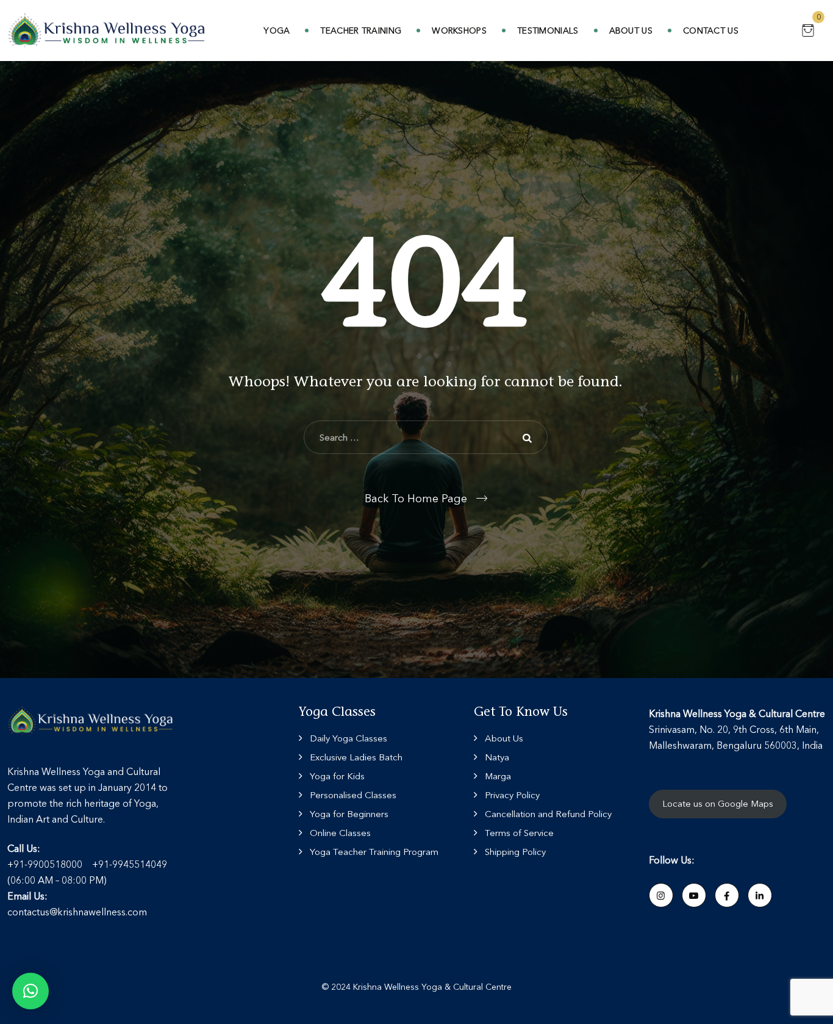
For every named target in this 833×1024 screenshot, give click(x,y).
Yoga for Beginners (349, 814)
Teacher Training (360, 30)
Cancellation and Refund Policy (548, 814)
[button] (30, 991)
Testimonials (548, 30)
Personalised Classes (353, 795)
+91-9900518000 (44, 864)
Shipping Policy (515, 851)
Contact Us (710, 30)
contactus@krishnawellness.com (77, 912)
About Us (630, 30)
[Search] (529, 437)
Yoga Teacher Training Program (374, 851)
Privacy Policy (512, 795)
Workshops (459, 30)
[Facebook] (727, 895)
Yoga (276, 30)
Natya (497, 757)
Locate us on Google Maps (717, 803)
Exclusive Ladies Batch (356, 757)
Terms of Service (519, 832)
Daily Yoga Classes (348, 738)
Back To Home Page (416, 498)
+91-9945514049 (129, 864)
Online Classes (340, 832)
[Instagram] (661, 895)
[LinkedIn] (760, 895)
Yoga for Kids (337, 776)
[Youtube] (694, 895)
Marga (498, 776)
